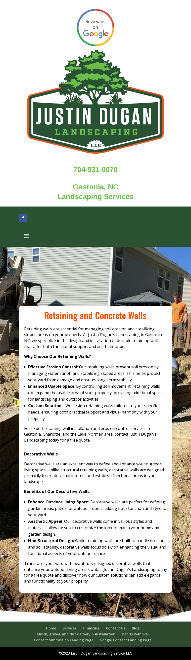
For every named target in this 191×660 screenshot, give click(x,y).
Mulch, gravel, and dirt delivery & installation (76, 634)
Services (69, 628)
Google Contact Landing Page (125, 640)
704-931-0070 (95, 170)
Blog (136, 628)
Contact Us (115, 628)
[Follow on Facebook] (23, 218)
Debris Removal (135, 634)
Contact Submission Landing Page (63, 640)
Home (51, 628)
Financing (91, 628)
